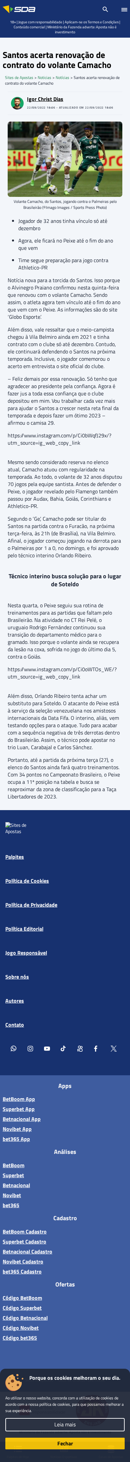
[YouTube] (47, 1048)
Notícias (62, 77)
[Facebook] (97, 1048)
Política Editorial (24, 928)
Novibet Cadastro (23, 1261)
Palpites (14, 856)
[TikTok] (63, 1048)
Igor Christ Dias (45, 99)
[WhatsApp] (13, 1048)
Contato (14, 1024)
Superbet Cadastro (24, 1241)
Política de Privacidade (31, 904)
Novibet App (17, 1129)
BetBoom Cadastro (25, 1231)
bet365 (11, 1205)
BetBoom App (19, 1099)
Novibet (12, 1195)
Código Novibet (21, 1328)
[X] (113, 1048)
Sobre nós (17, 976)
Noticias (44, 77)
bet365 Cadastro (22, 1271)
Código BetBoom (22, 1298)
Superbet (13, 1175)
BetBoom (13, 1165)
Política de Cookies (27, 880)
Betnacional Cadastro (27, 1251)
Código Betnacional (25, 1318)
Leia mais (65, 1424)
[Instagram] (30, 1048)
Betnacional (16, 1185)
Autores (14, 1000)
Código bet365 (20, 1338)
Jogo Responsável (26, 952)
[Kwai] (80, 1048)
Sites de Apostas (19, 77)
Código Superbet (22, 1308)
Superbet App (19, 1109)
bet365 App (16, 1139)
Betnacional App (22, 1119)
